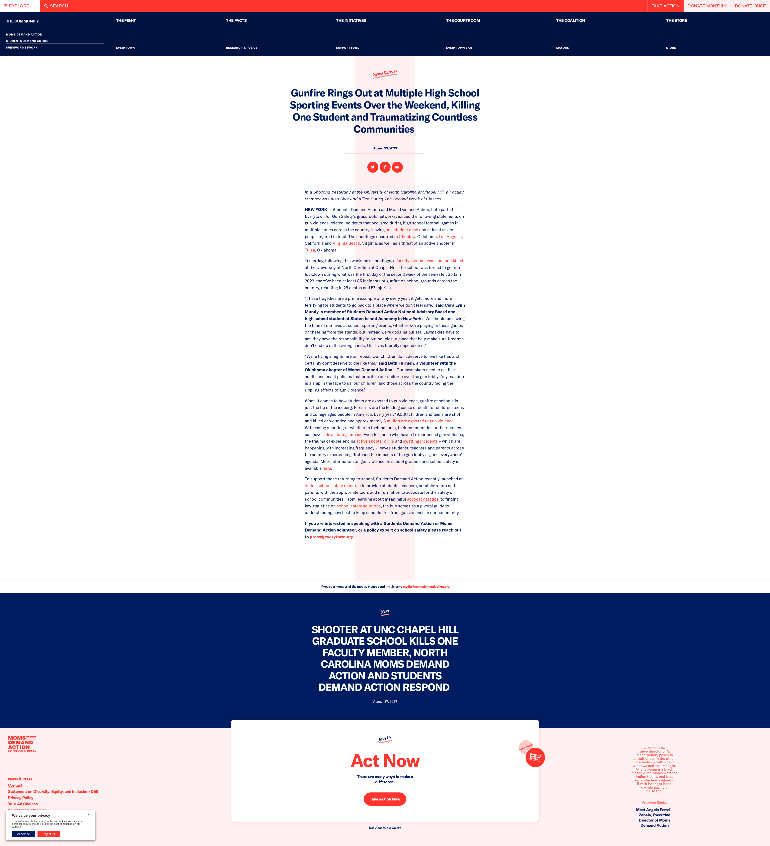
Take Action (666, 5)
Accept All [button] (23, 834)
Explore (19, 5)
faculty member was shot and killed (429, 260)
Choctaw (407, 236)
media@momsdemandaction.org (426, 586)
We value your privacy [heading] (31, 816)
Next (385, 612)
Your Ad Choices (22, 803)
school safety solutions (359, 505)
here (327, 468)
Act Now (385, 760)
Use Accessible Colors (385, 828)
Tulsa (310, 250)
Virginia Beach (346, 243)
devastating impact (344, 434)
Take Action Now (385, 798)
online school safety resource (333, 485)
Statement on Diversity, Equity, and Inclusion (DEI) (53, 791)
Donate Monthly (707, 5)
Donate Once (750, 5)
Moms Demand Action (24, 34)
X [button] (88, 814)
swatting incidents (420, 441)
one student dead (402, 229)
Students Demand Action (27, 41)
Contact (15, 785)
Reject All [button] (49, 834)
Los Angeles (450, 236)
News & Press (384, 72)
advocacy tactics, (423, 499)
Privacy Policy (20, 797)
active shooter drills (375, 441)
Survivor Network (22, 47)
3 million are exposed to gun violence (418, 420)
